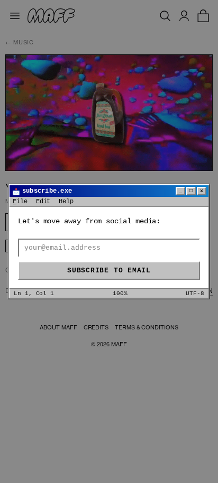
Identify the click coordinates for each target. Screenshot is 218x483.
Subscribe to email (109, 270)
